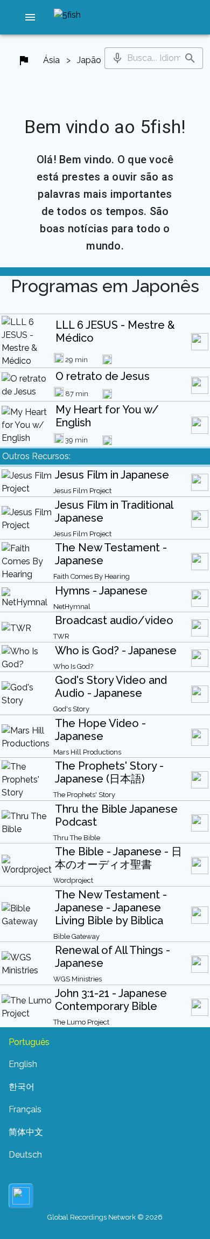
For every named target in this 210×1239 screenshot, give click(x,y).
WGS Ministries (77, 979)
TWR (61, 636)
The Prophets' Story (84, 795)
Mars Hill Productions (87, 752)
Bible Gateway (76, 936)
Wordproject (73, 880)
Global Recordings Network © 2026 (105, 1217)
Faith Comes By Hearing (91, 576)
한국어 (21, 1087)
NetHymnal (71, 607)
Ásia (51, 60)
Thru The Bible (76, 838)
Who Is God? (73, 666)
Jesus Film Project (82, 491)
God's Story (71, 709)
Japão (89, 60)
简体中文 (26, 1132)
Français (25, 1109)
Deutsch (25, 1155)
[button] (30, 17)
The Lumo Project (81, 1022)
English (23, 1064)
